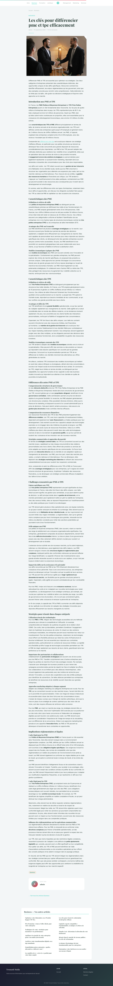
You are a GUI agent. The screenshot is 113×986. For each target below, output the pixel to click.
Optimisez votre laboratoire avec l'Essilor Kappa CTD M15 (38, 919)
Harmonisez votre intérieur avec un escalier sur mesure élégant (72, 950)
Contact (85, 975)
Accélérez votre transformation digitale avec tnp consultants (38, 942)
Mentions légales (88, 972)
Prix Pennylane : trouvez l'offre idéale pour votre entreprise (38, 924)
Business (34, 3)
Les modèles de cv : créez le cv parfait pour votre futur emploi (38, 954)
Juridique (50, 3)
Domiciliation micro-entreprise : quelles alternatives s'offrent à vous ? (37, 948)
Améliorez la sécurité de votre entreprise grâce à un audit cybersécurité (37, 936)
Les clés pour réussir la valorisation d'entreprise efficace (70, 919)
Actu (28, 3)
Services (83, 3)
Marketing (76, 3)
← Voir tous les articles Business (39, 895)
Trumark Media (13, 969)
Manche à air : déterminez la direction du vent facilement (73, 932)
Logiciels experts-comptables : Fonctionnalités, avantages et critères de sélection (71, 925)
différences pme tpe (47, 141)
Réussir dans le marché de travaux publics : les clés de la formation (72, 938)
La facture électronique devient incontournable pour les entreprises (70, 944)
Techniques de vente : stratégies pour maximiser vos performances (36, 930)
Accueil (31, 10)
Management (67, 3)
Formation (42, 3)
